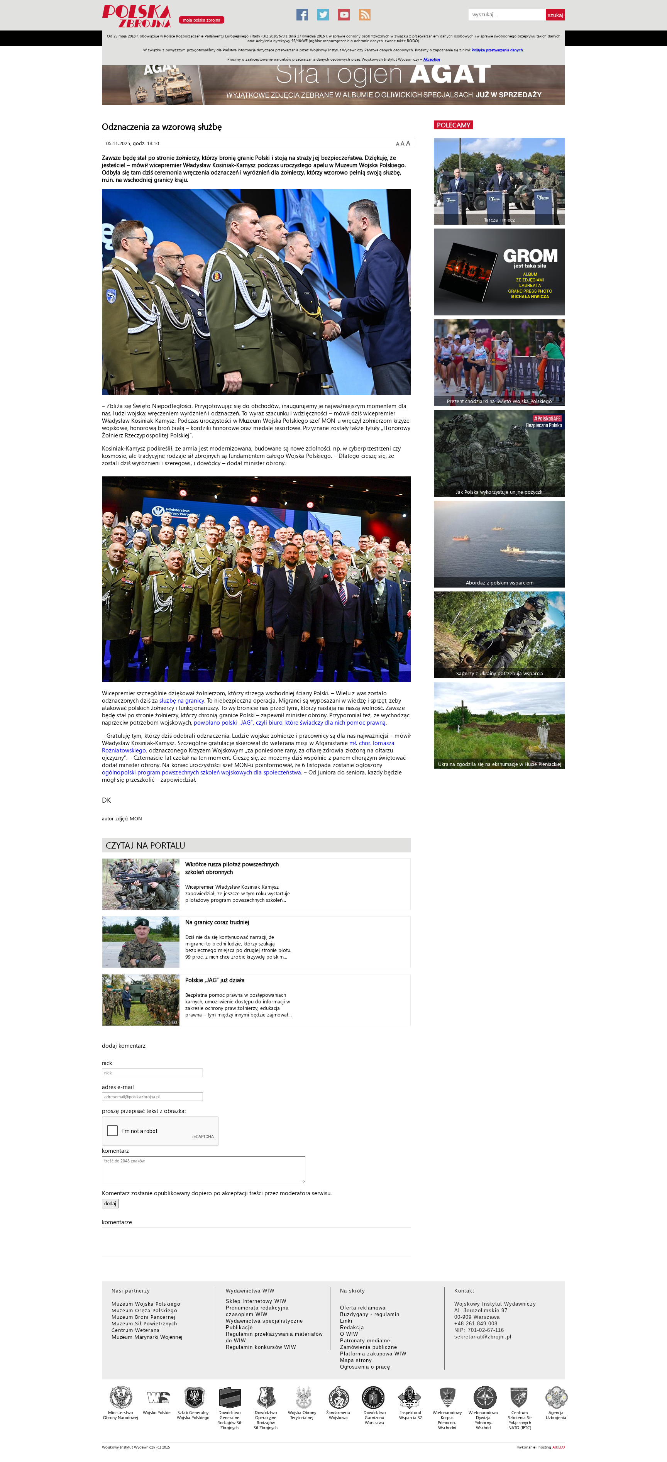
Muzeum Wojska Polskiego (146, 1303)
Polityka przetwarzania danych (497, 49)
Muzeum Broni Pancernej (144, 1316)
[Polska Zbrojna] (194, 27)
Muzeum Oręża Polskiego (145, 1310)
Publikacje (239, 1327)
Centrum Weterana (136, 1329)
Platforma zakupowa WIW (373, 1354)
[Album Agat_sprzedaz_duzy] (333, 79)
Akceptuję (431, 59)
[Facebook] (302, 14)
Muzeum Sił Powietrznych (144, 1323)
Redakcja (352, 1327)
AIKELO (558, 1447)
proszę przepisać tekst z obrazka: (146, 1111)
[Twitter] (323, 14)
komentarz (118, 1150)
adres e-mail (120, 1087)
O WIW (349, 1334)
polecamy (453, 124)
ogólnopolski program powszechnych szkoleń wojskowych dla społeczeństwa (201, 772)
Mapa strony (356, 1360)
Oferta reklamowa (363, 1308)
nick (109, 1063)
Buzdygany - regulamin (370, 1314)
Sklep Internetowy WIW (256, 1301)
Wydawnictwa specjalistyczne (264, 1321)
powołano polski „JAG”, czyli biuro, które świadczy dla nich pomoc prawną (290, 722)
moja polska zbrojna (201, 19)
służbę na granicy (181, 700)
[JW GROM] (500, 272)
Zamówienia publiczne (368, 1347)
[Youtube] (344, 14)
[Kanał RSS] (365, 14)
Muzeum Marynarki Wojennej (147, 1336)
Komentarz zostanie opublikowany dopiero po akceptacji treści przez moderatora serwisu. (217, 1193)
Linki (346, 1321)
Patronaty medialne (365, 1340)
